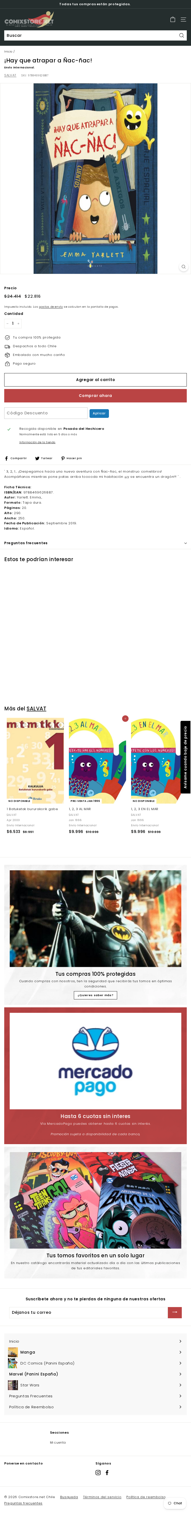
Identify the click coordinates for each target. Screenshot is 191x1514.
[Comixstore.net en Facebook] (107, 1472)
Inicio (8, 51)
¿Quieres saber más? (95, 995)
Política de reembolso (146, 1497)
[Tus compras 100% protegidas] (95, 918)
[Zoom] (183, 266)
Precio (10, 288)
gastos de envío (51, 307)
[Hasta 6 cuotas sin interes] (95, 1061)
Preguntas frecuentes (23, 1503)
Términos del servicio (102, 1497)
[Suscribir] (175, 1312)
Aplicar (99, 413)
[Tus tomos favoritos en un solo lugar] (95, 1200)
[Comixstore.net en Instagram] (98, 1472)
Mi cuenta (58, 1442)
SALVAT (10, 75)
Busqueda (69, 1497)
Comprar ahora (95, 395)
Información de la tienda (37, 442)
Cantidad (13, 313)
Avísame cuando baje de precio (185, 757)
